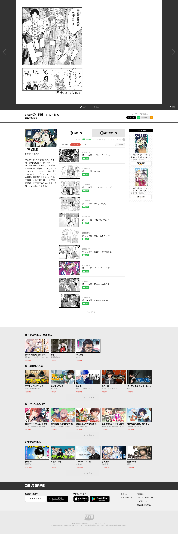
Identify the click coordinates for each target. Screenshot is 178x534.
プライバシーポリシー (145, 498)
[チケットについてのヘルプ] (123, 139)
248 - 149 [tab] (64, 144)
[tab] (75, 133)
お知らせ (124, 494)
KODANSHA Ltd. (58, 525)
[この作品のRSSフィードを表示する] (151, 117)
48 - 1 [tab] (86, 144)
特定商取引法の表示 (144, 505)
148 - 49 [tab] (75, 144)
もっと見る (91, 312)
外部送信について (143, 501)
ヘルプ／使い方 (126, 498)
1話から (121, 144)
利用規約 (140, 494)
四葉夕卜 (29, 153)
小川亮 (36, 153)
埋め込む (146, 117)
